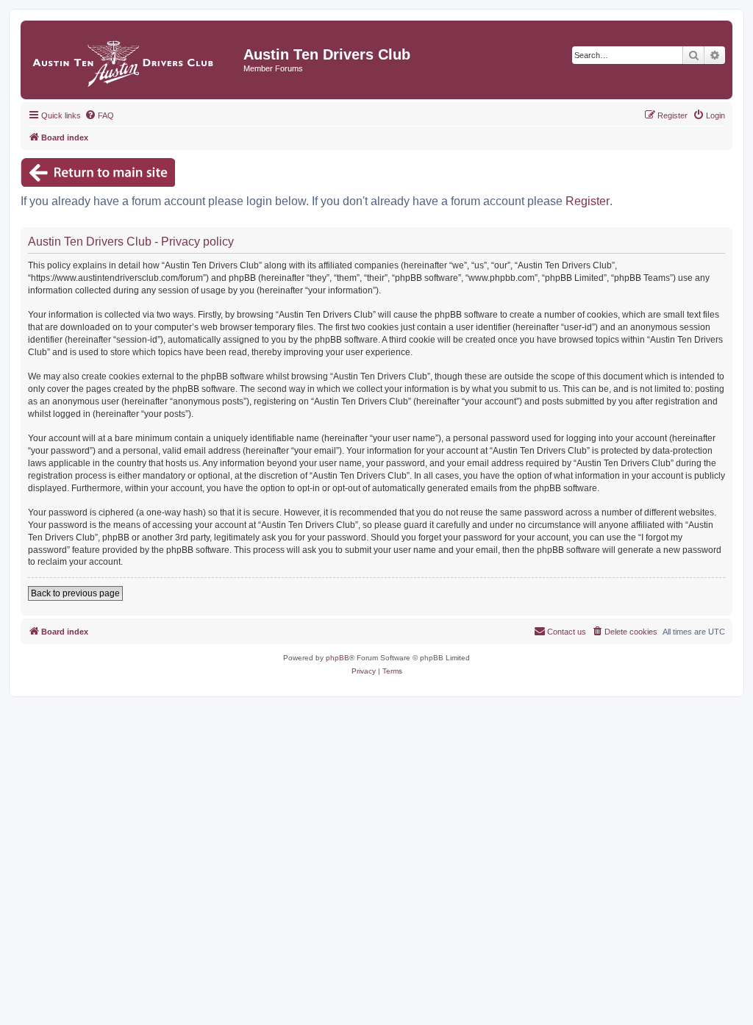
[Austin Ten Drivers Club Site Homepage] (133, 60)
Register (587, 201)
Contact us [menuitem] (566, 631)
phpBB (337, 658)
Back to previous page (75, 593)
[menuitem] (99, 115)
